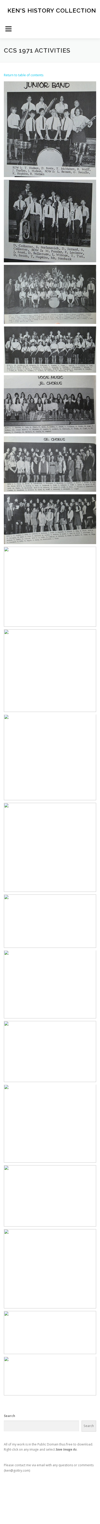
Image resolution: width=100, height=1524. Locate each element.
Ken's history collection (51, 10)
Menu (8, 29)
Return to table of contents (23, 75)
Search (9, 1416)
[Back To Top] (50, 1494)
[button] (50, 129)
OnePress (86, 1505)
